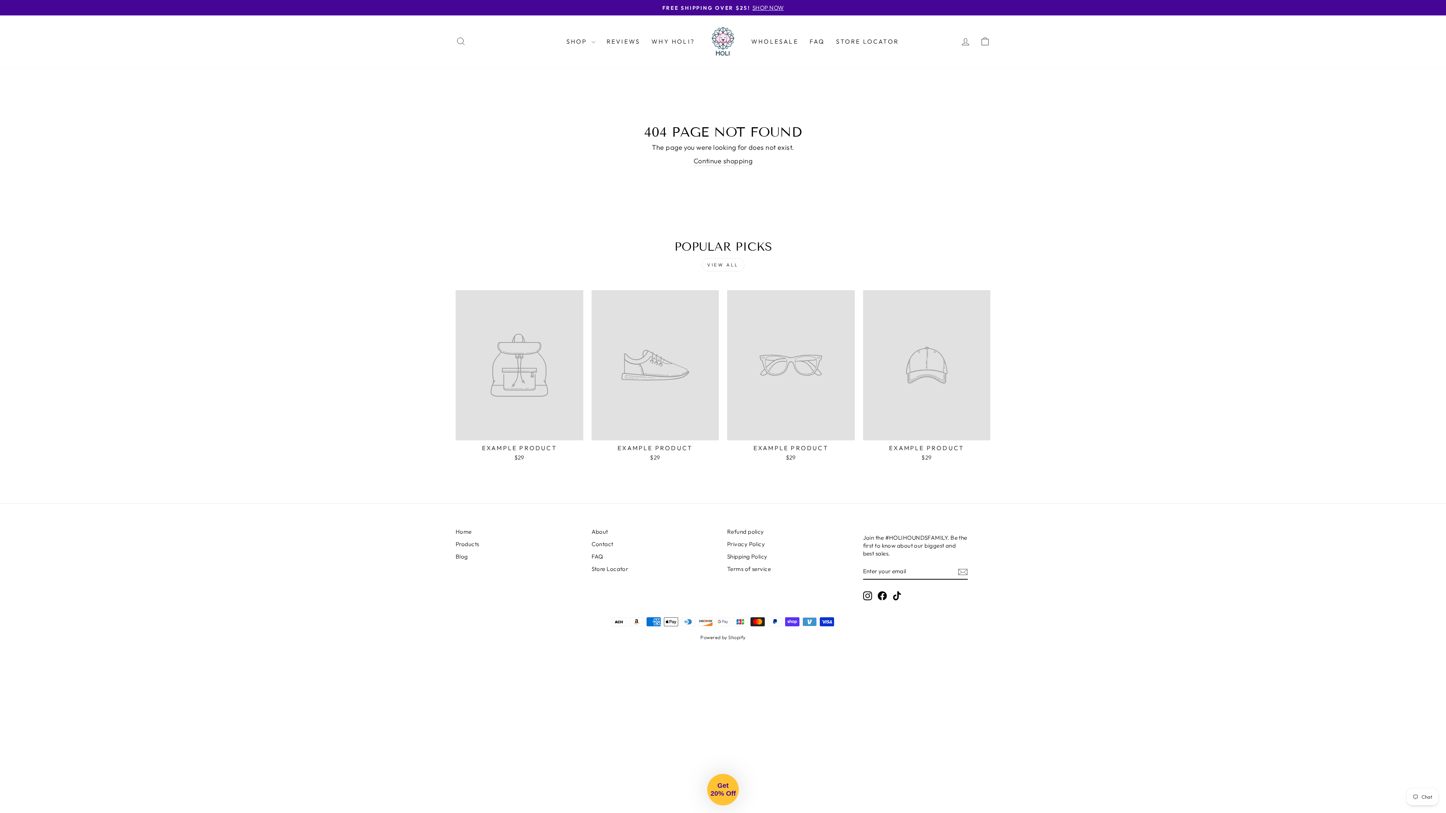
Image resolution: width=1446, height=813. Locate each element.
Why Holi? (673, 41)
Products (467, 544)
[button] (723, 789)
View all (723, 265)
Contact (602, 544)
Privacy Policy (746, 544)
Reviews (623, 41)
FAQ (817, 41)
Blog (462, 556)
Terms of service (749, 568)
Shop (578, 41)
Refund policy (745, 531)
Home (464, 531)
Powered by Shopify (722, 637)
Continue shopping (723, 161)
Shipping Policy (747, 556)
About (600, 531)
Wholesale (774, 41)
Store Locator (867, 41)
